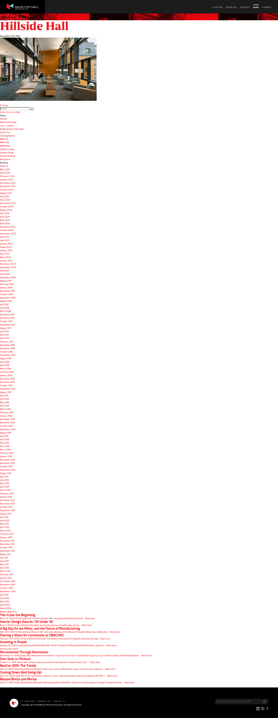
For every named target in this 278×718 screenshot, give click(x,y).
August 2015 (5, 392)
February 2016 (7, 371)
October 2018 (6, 294)
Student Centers (7, 149)
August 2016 (5, 358)
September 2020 (8, 267)
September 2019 (7, 277)
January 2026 (6, 179)
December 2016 (7, 344)
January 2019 (6, 287)
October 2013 (6, 466)
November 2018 (7, 290)
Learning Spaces (7, 135)
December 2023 (8, 226)
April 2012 (4, 527)
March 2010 (5, 608)
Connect (267, 7)
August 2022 (6, 247)
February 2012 (7, 534)
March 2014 (5, 449)
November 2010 (7, 584)
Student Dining (6, 152)
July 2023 (4, 236)
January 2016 (6, 375)
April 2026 (5, 172)
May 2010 (4, 601)
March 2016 (5, 368)
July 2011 (4, 557)
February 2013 (7, 493)
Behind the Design (8, 122)
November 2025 (7, 186)
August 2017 (5, 328)
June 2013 (4, 480)
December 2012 (7, 500)
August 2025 (6, 193)
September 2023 (8, 233)
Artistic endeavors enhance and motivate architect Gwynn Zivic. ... (50, 660)
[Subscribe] (264, 701)
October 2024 (6, 206)
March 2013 (5, 490)
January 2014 (6, 456)
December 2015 (7, 378)
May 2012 (4, 523)
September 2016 (7, 355)
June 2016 (4, 361)
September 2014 (7, 429)
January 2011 (6, 577)
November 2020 (8, 263)
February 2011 (6, 574)
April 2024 (5, 223)
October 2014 (6, 425)
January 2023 (6, 243)
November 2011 (7, 544)
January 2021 (6, 260)
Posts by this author (9, 648)
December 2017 (7, 314)
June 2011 (4, 561)
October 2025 (6, 189)
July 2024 (4, 213)
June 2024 (5, 216)
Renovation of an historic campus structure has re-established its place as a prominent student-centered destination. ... (76, 653)
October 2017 (6, 321)
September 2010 (8, 591)
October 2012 (6, 507)
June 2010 (4, 598)
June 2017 (4, 331)
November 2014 (7, 422)
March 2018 (5, 311)
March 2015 (5, 409)
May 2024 (5, 220)
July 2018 (4, 304)
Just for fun (5, 132)
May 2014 (4, 442)
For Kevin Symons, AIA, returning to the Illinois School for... (47, 616)
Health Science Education (11, 128)
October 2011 (6, 547)
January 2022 (6, 250)
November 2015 (7, 382)
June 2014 (4, 439)
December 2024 (8, 203)
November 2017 (7, 317)
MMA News (5, 145)
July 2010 (4, 594)
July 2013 (4, 476)
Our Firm (218, 7)
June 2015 (4, 398)
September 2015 (7, 388)
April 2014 (4, 446)
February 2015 (7, 412)
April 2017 (4, 338)
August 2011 (5, 554)
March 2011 (5, 571)
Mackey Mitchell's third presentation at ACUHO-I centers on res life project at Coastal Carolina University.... (67, 680)
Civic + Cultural (7, 125)
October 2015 (6, 385)
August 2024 (6, 209)
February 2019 (7, 284)
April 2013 (4, 486)
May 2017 (4, 334)
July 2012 (4, 517)
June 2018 (4, 307)
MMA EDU (4, 142)
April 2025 (5, 199)
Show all (4, 166)
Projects (245, 7)
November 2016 (7, 348)
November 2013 (7, 463)
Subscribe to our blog (10, 112)
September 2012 (7, 510)
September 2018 (7, 297)
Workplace (5, 159)
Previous (4, 105)
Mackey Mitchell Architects (14, 703)
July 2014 (4, 436)
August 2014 (5, 432)
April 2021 (4, 253)
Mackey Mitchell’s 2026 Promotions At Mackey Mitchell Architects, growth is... (58, 643)
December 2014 (7, 419)
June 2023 (5, 240)
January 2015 (6, 415)
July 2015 (4, 395)
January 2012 (6, 537)
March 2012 (5, 530)
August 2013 (5, 473)
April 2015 (4, 405)
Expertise (231, 7)
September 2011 (7, 550)
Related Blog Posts (8, 611)
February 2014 (7, 453)
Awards (3, 118)
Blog (256, 7)
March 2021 (5, 257)
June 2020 (5, 274)
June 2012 (4, 520)
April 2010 (5, 604)
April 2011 (4, 567)
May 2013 (4, 483)
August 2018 (5, 301)
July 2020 (4, 270)
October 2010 (6, 588)
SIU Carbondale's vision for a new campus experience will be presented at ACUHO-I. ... (58, 674)
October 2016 (6, 351)
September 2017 (7, 324)
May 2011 (4, 564)
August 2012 (5, 513)
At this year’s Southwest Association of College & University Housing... (55, 636)
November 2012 (7, 503)
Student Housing (7, 155)
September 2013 (7, 469)
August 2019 (5, 280)
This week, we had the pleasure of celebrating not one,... (46, 623)
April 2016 (4, 365)
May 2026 (5, 169)
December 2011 (7, 540)
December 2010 (7, 581)
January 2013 (6, 496)
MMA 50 (4, 139)
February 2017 (7, 341)
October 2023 (6, 230)
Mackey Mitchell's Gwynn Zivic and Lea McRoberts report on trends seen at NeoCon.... (57, 667)
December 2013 (7, 459)
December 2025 (7, 182)
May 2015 (4, 402)
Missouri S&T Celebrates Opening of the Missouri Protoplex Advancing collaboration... (60, 630)
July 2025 (4, 196)
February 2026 (7, 176)
